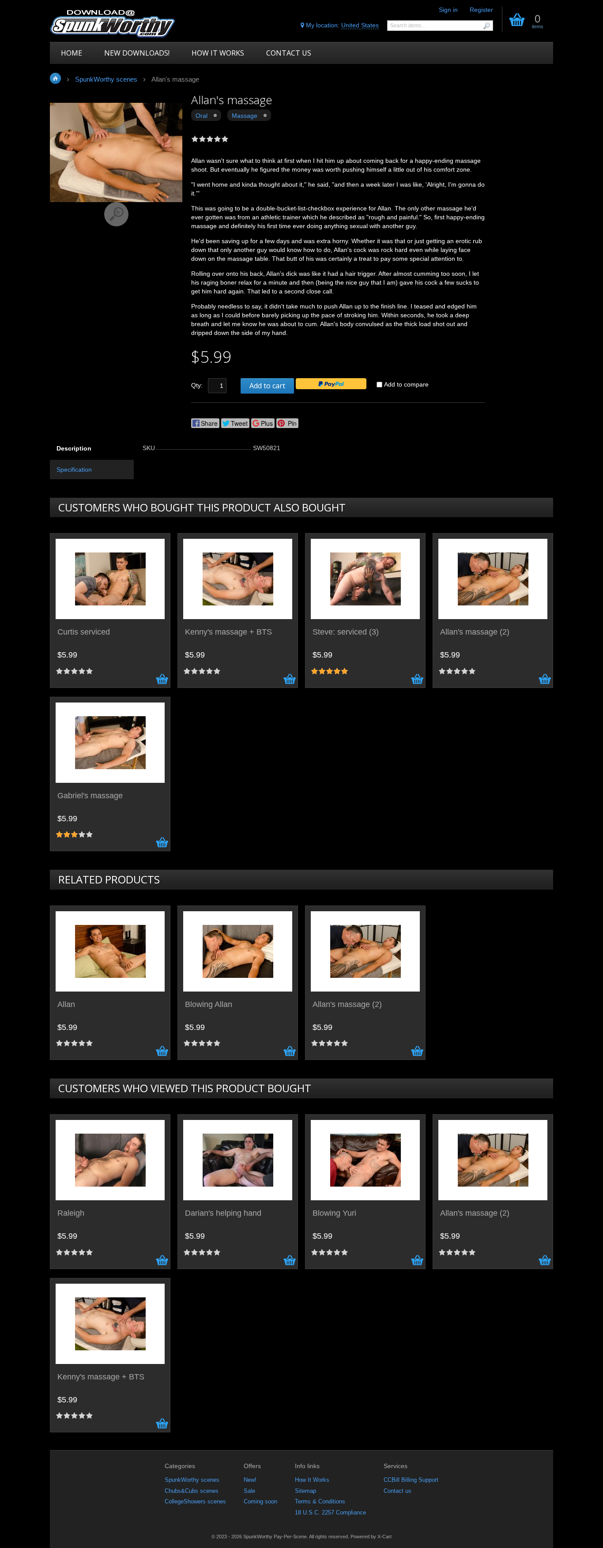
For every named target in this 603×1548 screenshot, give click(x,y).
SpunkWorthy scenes (192, 1480)
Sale (249, 1491)
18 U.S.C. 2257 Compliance (330, 1512)
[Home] (113, 23)
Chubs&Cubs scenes (192, 1491)
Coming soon (260, 1501)
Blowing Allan (208, 1004)
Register (481, 9)
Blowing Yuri (334, 1213)
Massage (244, 115)
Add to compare (406, 384)
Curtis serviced (83, 632)
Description (74, 448)
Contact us (397, 1491)
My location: (341, 25)
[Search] (486, 26)
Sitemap (305, 1491)
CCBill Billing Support (411, 1480)
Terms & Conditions (320, 1501)
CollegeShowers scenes (195, 1501)
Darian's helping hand (223, 1213)
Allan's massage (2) (474, 632)
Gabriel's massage (90, 796)
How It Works (312, 1480)
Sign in (448, 9)
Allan (66, 1004)
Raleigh (70, 1213)
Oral (201, 115)
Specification (74, 469)
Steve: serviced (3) (346, 632)
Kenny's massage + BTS (228, 632)
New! (250, 1480)
